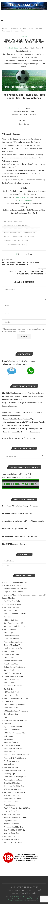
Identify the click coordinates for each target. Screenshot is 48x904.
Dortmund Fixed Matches (14, 786)
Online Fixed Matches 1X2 (14, 770)
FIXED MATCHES (31, 887)
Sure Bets (7, 617)
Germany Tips (9, 773)
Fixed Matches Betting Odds (15, 776)
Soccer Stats (9, 657)
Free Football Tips (11, 802)
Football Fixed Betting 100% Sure (17, 808)
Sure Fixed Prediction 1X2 (14, 626)
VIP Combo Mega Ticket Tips (14, 529)
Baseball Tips (9, 689)
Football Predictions (12, 729)
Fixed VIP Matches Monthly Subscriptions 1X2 (21, 536)
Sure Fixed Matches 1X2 (13, 623)
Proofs (38, 890)
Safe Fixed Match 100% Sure (15, 830)
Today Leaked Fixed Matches (15, 588)
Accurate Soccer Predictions (15, 817)
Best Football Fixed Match (14, 792)
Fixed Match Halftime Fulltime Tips (17, 514)
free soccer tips (29, 233)
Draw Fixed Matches (12, 745)
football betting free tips (13, 221)
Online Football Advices (13, 676)
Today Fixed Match (11, 839)
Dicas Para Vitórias (11, 638)
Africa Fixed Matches (12, 789)
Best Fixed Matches (11, 836)
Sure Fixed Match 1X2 (12, 814)
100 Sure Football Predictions (16, 711)
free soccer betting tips (12, 233)
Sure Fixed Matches (11, 607)
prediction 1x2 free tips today (23, 236)
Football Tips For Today (13, 642)
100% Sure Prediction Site (14, 733)
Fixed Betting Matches (13, 842)
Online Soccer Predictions (14, 667)
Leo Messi (7, 723)
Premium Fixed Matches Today (16, 582)
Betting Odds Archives (21, 893)
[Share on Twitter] (26, 254)
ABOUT (20, 887)
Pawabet (7, 717)
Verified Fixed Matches (13, 660)
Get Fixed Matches (11, 761)
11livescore (8, 736)
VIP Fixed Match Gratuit (13, 585)
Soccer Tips (8, 632)
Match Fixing (9, 764)
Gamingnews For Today (13, 648)
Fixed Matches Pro (11, 707)
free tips (6, 236)
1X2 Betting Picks (11, 695)
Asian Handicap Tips (12, 742)
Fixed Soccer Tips (11, 664)
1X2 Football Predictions (14, 692)
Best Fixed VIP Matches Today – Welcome (20, 506)
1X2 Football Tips (11, 620)
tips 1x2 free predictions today (14, 244)
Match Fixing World (12, 767)
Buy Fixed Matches (11, 823)
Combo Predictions (11, 654)
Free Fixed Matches (11, 795)
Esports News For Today (13, 645)
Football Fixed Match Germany (16, 755)
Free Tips (14, 28)
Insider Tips (8, 701)
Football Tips (9, 651)
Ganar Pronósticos (11, 635)
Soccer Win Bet (10, 629)
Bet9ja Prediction (11, 714)
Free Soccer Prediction (13, 686)
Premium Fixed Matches (13, 827)
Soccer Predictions (11, 670)
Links (34, 893)
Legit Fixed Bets (10, 820)
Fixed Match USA (10, 610)
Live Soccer (8, 739)
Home (4, 28)
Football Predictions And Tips (16, 698)
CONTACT (30, 890)
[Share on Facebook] (23, 254)
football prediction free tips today (16, 225)
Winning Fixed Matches (13, 748)
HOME (12, 887)
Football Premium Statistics (15, 613)
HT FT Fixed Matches (12, 604)
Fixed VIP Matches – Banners (14, 544)
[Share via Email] (31, 254)
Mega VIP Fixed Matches (13, 591)
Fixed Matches (9, 561)
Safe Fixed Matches (11, 833)
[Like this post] (19, 254)
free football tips (32, 229)
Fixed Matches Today (12, 601)
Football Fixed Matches (13, 673)
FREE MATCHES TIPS (15, 890)
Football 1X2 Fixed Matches (15, 758)
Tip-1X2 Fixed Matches (13, 726)
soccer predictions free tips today (16, 240)
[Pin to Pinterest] (28, 254)
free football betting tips (13, 229)
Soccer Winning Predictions (15, 704)
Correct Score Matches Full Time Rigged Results (23, 521)
